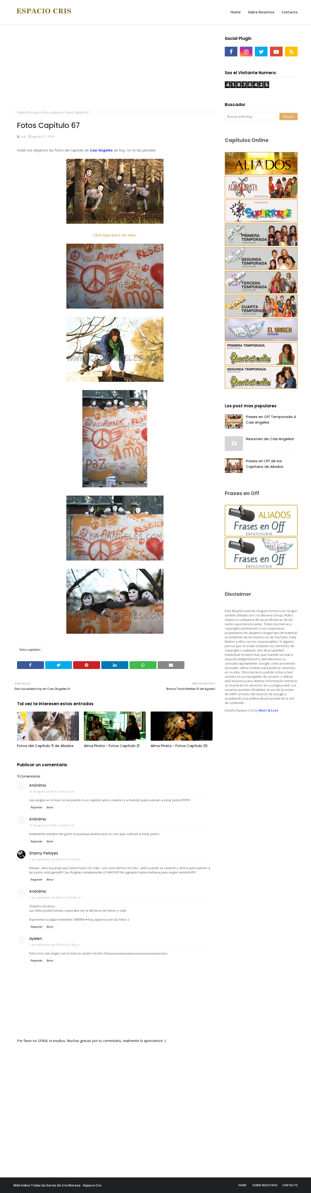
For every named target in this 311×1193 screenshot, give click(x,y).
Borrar (50, 807)
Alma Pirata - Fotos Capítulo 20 (179, 745)
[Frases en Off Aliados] (261, 535)
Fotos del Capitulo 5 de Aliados (45, 745)
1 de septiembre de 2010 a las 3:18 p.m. (54, 944)
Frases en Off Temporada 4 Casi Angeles (271, 419)
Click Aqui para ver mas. (115, 234)
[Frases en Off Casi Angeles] (261, 567)
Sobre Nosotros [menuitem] (261, 12)
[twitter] (261, 51)
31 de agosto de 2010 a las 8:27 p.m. (52, 791)
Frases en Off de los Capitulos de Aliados (264, 463)
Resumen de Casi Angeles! (270, 438)
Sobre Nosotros (264, 1185)
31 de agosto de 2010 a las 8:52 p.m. (52, 825)
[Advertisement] (114, 68)
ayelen (35, 938)
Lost (23, 136)
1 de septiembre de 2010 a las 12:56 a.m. (55, 859)
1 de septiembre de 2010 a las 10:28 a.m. (55, 897)
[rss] (291, 51)
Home (242, 1185)
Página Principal (28, 112)
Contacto (290, 1185)
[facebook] (231, 51)
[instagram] (246, 51)
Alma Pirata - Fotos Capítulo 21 (112, 745)
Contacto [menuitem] (290, 12)
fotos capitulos (52, 112)
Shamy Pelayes (43, 853)
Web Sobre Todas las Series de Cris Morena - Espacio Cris (57, 1185)
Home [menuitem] (236, 12)
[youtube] (276, 51)
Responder (37, 807)
